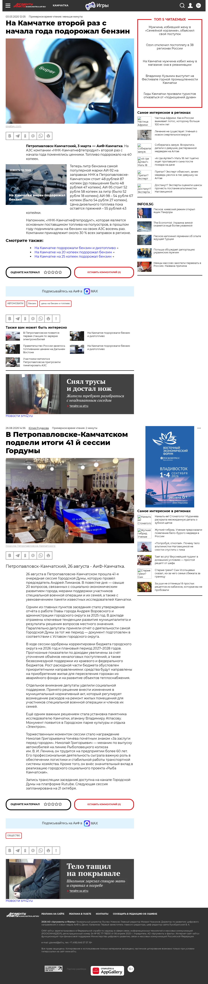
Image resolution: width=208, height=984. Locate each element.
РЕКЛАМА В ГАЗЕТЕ (80, 914)
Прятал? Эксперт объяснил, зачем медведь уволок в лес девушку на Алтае (176, 175)
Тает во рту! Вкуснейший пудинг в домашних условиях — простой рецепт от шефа (176, 560)
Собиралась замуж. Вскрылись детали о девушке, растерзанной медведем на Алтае (176, 148)
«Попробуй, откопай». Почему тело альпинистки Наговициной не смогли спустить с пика (177, 546)
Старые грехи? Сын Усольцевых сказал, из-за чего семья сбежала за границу (177, 573)
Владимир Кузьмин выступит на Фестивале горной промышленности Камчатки (170, 79)
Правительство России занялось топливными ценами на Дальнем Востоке (44, 349)
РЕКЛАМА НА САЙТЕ (52, 914)
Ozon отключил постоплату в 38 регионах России (170, 46)
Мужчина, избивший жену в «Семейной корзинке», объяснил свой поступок (169, 30)
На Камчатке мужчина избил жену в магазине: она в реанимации (170, 63)
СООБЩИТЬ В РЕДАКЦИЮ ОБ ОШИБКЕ (135, 914)
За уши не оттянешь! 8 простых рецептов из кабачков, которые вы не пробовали (178, 586)
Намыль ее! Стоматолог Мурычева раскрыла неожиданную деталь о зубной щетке (176, 519)
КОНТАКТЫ (102, 914)
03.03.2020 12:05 (16, 16)
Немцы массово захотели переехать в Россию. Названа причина (177, 264)
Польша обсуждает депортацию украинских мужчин (174, 251)
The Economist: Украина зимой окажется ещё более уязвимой (173, 224)
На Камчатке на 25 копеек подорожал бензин (73, 256)
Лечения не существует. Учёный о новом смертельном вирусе (176, 133)
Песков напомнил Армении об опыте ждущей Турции (177, 238)
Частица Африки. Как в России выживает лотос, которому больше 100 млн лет (177, 121)
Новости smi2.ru (19, 416)
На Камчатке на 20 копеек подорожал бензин (73, 252)
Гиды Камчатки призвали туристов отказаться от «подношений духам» (170, 95)
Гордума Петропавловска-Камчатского (30, 545)
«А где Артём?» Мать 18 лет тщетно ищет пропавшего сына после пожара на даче (177, 161)
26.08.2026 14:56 (15, 428)
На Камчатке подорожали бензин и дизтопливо (75, 248)
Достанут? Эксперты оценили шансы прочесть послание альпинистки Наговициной (178, 188)
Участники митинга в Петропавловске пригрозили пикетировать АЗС (42, 362)
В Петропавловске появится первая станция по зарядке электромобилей (41, 336)
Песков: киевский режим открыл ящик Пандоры (174, 211)
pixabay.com (13, 126)
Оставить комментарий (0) (104, 272)
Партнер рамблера (76, 969)
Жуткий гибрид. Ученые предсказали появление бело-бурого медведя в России (178, 533)
